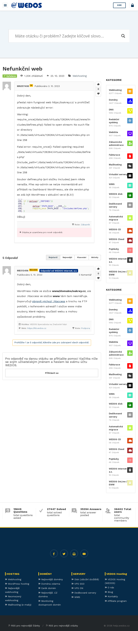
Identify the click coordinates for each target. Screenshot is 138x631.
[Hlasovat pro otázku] (98, 84)
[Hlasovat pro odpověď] (98, 268)
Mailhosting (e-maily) (19, 604)
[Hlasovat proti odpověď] (98, 278)
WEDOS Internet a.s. (118, 260)
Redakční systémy (114, 121)
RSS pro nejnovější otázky (63, 625)
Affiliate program (117, 601)
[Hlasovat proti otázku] (98, 93)
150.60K (33, 270)
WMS (112, 184)
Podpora (85, 328)
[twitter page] (64, 553)
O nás (110, 587)
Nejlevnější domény (51, 579)
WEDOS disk (116, 194)
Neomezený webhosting (13, 598)
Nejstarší (53, 257)
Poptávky (114, 249)
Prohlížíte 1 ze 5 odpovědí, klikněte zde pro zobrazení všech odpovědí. (51, 342)
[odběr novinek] (74, 553)
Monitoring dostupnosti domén (49, 603)
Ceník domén (48, 588)
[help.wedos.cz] (26, 5)
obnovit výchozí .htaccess (48, 301)
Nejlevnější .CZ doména (47, 594)
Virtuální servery (118, 174)
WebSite (113, 132)
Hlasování (81, 257)
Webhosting (80, 75)
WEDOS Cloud (116, 239)
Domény (113, 100)
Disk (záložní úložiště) (86, 579)
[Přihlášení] (132, 5)
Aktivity (94, 257)
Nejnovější (67, 257)
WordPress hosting (18, 583)
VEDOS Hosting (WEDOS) (115, 581)
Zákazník (85, 224)
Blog (110, 592)
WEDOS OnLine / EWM (118, 273)
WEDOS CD (115, 229)
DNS (111, 109)
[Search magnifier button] (123, 36)
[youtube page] (84, 553)
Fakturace (114, 155)
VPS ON (78, 588)
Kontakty (112, 596)
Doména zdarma (50, 583)
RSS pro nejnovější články (25, 625)
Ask (119, 5)
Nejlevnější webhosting (12, 590)
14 (31, 85)
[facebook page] (54, 553)
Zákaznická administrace (116, 143)
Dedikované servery (115, 205)
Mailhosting (115, 164)
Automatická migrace (116, 218)
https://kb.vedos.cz (36, 328)
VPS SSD (79, 583)
